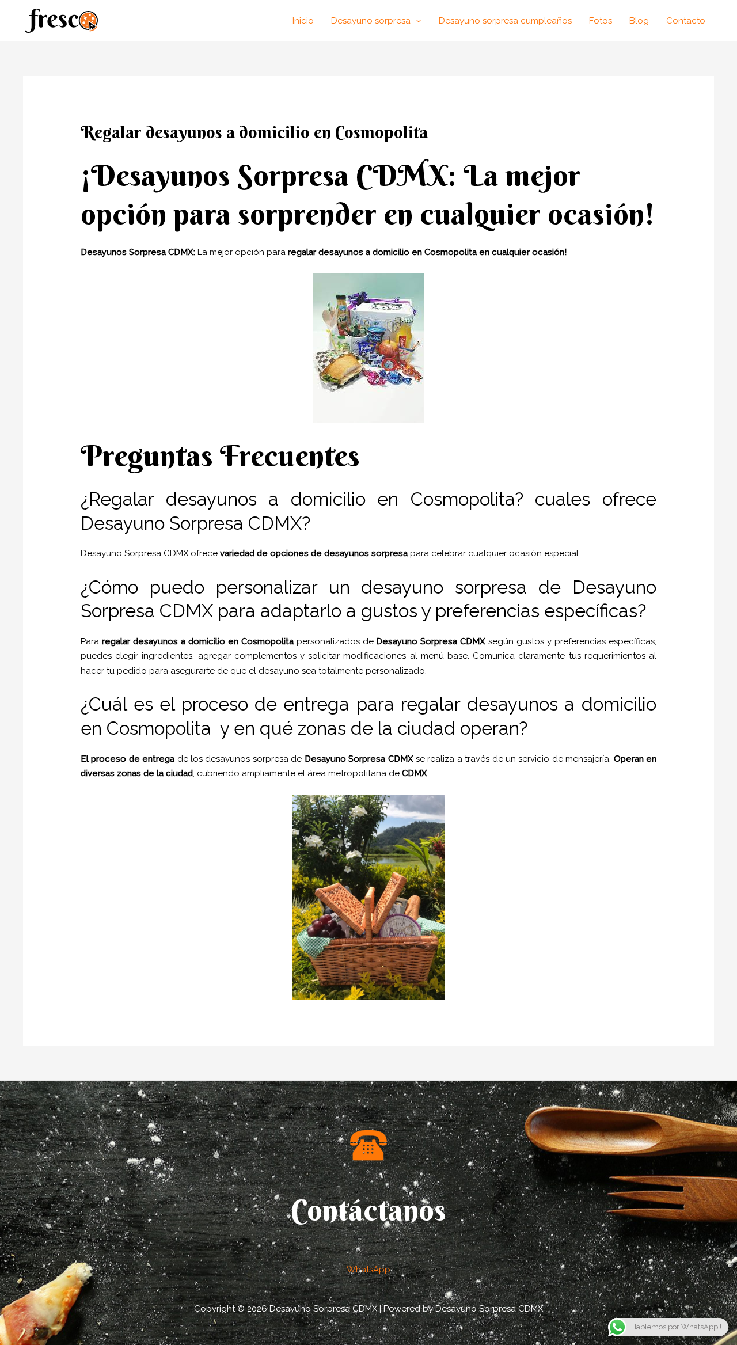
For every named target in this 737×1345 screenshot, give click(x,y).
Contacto (685, 21)
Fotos (600, 21)
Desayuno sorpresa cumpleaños (505, 21)
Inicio (303, 21)
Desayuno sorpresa (371, 21)
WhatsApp (368, 1269)
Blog (639, 21)
